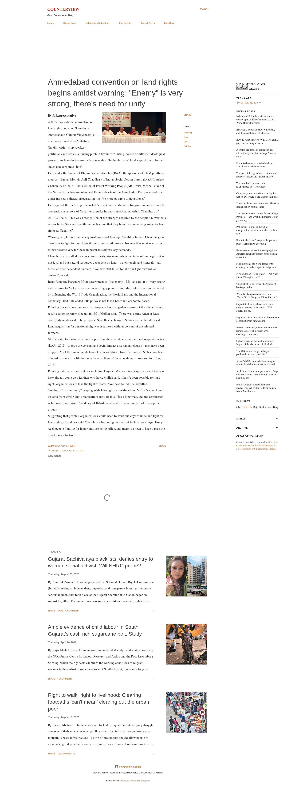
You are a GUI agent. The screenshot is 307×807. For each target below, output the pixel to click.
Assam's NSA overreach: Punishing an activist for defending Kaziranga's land (255, 362)
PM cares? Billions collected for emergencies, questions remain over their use (256, 230)
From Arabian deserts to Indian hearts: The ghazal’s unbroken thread (255, 164)
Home (50, 23)
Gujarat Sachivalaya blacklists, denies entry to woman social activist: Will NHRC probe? (255, 307)
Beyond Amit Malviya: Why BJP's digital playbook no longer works (257, 141)
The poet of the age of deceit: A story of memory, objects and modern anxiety (256, 174)
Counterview (63, 9)
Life (185, 141)
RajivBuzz (169, 23)
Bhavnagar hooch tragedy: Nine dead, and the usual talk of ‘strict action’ (255, 131)
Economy (188, 132)
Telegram (145, 780)
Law (186, 137)
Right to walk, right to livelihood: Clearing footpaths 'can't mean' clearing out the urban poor (98, 701)
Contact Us (125, 23)
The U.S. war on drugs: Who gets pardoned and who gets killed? (253, 352)
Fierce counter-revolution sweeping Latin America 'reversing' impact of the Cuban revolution (257, 254)
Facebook (131, 780)
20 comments (66, 753)
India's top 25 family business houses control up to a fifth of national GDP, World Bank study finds (255, 119)
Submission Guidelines (98, 23)
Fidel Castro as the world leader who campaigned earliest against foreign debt (256, 265)
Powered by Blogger (129, 766)
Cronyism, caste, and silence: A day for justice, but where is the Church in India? (257, 195)
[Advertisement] (128, 50)
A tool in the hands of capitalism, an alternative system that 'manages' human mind (256, 153)
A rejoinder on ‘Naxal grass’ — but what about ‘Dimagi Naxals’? (257, 275)
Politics (187, 146)
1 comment (65, 678)
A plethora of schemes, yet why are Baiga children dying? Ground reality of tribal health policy (257, 374)
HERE (245, 407)
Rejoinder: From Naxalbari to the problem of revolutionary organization (257, 319)
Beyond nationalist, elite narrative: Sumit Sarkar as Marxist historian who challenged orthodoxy (256, 331)
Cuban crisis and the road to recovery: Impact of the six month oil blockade (255, 342)
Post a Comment (68, 610)
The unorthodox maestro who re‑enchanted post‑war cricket (251, 184)
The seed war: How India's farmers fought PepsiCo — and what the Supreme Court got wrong (257, 217)
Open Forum (69, 23)
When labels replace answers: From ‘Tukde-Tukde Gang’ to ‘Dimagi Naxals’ (256, 295)
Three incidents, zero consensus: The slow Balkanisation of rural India (257, 205)
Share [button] (187, 114)
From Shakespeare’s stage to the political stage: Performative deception (256, 241)
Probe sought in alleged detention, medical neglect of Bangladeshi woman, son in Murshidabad (256, 388)
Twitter (122, 780)
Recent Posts (148, 23)
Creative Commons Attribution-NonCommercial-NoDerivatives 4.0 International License (257, 445)
